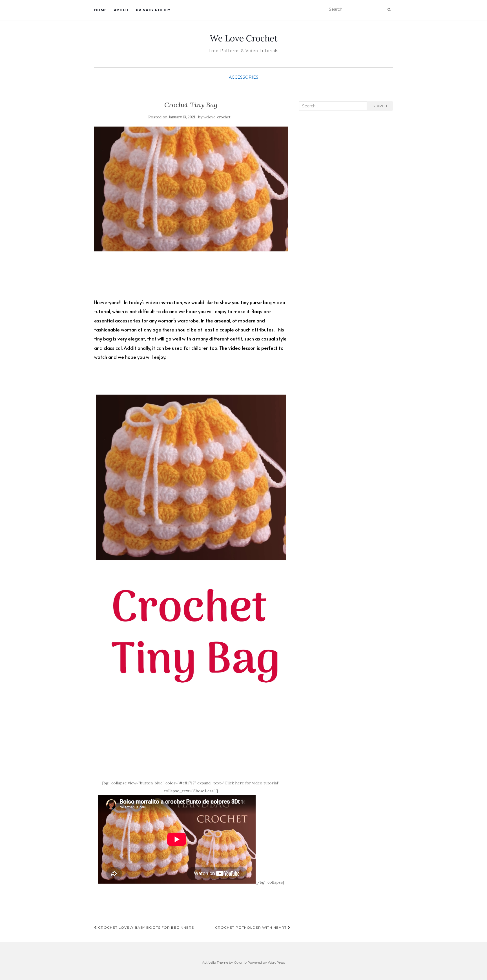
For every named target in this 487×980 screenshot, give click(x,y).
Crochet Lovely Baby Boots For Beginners (145, 927)
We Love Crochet (244, 38)
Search (380, 106)
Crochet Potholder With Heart (251, 927)
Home (100, 10)
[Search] (389, 9)
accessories (243, 77)
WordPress (276, 962)
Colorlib (240, 962)
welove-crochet (217, 117)
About (121, 10)
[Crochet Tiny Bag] (191, 189)
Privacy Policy (153, 10)
